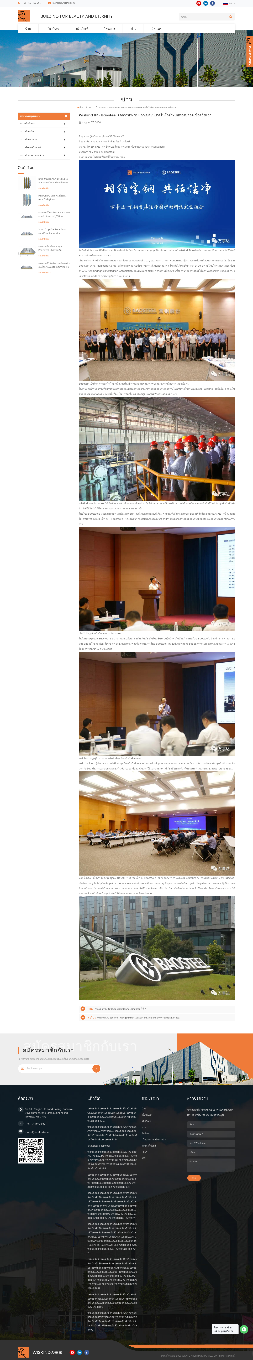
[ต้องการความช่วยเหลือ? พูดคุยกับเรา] (244, 1329)
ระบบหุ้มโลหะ (27, 124)
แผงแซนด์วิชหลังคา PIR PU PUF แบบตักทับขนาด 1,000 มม (54, 214)
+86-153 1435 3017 (31, 3)
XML (144, 1158)
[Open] (249, 51)
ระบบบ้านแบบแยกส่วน (32, 155)
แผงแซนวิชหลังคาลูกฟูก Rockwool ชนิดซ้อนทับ (50, 248)
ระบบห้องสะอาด (28, 139)
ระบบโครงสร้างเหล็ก (31, 147)
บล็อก (144, 1152)
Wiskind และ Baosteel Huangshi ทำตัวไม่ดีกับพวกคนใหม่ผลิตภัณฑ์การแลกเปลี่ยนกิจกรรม (138, 1018)
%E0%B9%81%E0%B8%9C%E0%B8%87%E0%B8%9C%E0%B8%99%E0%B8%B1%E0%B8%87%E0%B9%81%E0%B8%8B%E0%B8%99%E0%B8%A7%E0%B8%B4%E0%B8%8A (111, 1115)
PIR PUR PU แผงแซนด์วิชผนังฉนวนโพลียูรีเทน (52, 197)
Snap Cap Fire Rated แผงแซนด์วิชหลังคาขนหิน (52, 231)
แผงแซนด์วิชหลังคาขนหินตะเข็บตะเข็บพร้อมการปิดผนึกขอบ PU (54, 265)
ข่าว (133, 28)
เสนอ (194, 1178)
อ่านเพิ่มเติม (43, 188)
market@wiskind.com (63, 3)
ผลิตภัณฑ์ (82, 28)
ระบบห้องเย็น (27, 131)
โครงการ (109, 28)
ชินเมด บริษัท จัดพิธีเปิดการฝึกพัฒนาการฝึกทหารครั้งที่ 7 (120, 1009)
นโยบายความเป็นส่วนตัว (154, 1140)
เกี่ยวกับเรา (53, 28)
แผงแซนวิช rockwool (98, 1146)
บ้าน (28, 28)
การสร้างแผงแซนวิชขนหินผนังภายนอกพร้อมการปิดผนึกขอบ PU (53, 181)
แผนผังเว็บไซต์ (149, 1146)
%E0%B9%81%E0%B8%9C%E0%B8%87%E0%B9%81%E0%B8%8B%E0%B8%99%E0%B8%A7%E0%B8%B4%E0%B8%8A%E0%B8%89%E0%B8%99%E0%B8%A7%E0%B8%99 (112, 1301)
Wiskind (103, 250)
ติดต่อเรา (157, 28)
